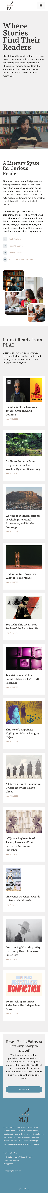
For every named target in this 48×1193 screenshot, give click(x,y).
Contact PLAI (24, 1089)
